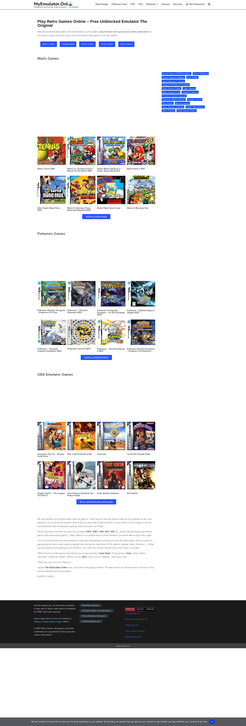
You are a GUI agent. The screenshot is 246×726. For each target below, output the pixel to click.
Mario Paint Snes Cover (109, 208)
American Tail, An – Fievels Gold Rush (50, 455)
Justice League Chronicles (135, 631)
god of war (192, 77)
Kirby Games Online (171, 88)
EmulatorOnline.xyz (91, 621)
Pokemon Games (190, 92)
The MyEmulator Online (56, 567)
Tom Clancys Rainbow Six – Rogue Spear (81, 494)
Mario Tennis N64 (46, 168)
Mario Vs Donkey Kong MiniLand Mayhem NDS (79, 209)
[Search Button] (209, 4)
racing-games (182, 103)
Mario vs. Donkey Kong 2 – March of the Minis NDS (80, 169)
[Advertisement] (96, 98)
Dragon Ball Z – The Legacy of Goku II (51, 494)
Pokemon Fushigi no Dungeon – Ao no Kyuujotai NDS (111, 312)
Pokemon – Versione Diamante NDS (77, 311)
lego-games (189, 88)
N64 (112, 531)
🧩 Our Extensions (195, 4)
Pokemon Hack (119, 4)
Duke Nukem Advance (108, 493)
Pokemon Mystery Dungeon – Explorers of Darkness (141, 350)
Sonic (128, 553)
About (49, 618)
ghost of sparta (200, 73)
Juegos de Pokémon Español (175, 85)
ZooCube (101, 454)
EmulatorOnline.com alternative (96, 611)
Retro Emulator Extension (93, 616)
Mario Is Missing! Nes (137, 208)
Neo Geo (177, 4)
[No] (242, 721)
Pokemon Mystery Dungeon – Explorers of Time (51, 311)
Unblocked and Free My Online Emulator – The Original (56, 7)
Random (150, 609)
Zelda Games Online (186, 111)
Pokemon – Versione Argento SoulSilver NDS (49, 350)
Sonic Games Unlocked (173, 107)
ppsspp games (195, 99)
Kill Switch (132, 493)
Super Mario (104, 553)
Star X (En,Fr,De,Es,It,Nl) (79, 454)
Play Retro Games (90, 605)
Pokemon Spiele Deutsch (173, 99)
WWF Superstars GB (133, 637)
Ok (212, 721)
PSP (132, 4)
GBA (101, 531)
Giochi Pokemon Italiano (173, 77)
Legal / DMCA (62, 621)
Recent (140, 609)
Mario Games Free (171, 92)
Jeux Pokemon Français (173, 81)
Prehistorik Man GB (132, 613)
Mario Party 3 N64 (136, 168)
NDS (107, 531)
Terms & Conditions (61, 618)
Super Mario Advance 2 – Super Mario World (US (109, 169)
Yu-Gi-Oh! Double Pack (138, 454)
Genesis (165, 4)
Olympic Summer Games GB (136, 619)
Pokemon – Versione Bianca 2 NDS (111, 350)
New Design (102, 4)
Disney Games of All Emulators (176, 73)
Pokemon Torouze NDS (79, 348)
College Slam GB (131, 625)
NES (89, 531)
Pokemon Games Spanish (174, 96)
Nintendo (151, 4)
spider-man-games (195, 107)
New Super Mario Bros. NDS (49, 209)
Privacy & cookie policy (44, 621)
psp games (167, 103)
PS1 (141, 4)
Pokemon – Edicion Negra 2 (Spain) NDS (140, 311)
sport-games (168, 111)
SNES (95, 531)
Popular (130, 609)
